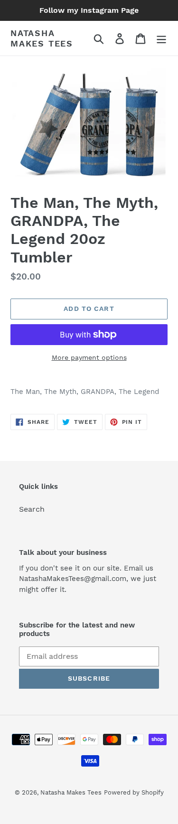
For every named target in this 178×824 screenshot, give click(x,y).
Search (32, 509)
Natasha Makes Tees (41, 38)
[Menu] (161, 38)
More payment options (89, 357)
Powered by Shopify (134, 792)
